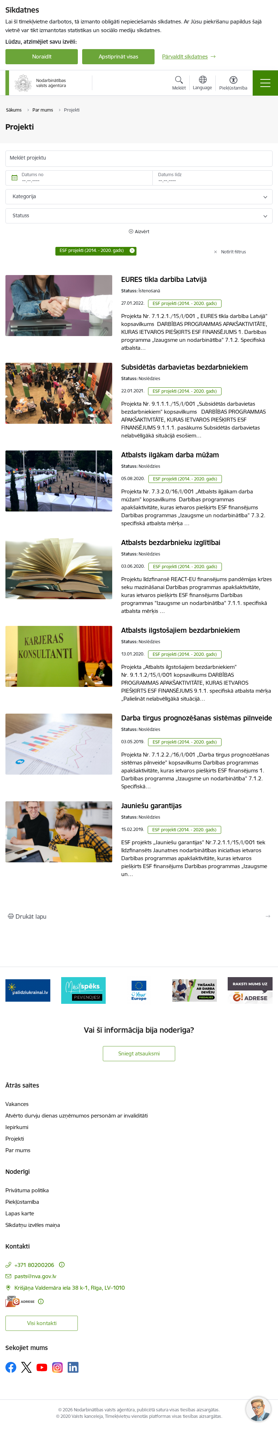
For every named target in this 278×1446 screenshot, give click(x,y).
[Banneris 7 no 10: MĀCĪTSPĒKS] (83, 989)
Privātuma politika (27, 1190)
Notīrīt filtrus (233, 251)
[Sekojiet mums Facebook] (10, 1367)
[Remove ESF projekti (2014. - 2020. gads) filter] (132, 250)
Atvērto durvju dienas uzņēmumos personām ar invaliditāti (76, 1115)
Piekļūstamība (22, 1201)
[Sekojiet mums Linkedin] (73, 1367)
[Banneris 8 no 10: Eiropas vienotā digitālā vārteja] (139, 989)
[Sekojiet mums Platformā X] (26, 1367)
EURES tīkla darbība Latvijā (164, 279)
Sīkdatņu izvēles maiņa (32, 1224)
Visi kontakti (41, 1323)
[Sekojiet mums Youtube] (42, 1367)
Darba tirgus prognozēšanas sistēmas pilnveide (196, 718)
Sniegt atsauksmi (139, 1053)
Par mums (17, 1150)
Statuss (21, 215)
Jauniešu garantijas (151, 805)
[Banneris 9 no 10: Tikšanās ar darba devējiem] (194, 989)
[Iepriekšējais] (14, 990)
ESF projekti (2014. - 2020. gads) (185, 303)
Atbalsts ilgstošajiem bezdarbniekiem (180, 630)
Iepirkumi (16, 1127)
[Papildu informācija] (61, 1264)
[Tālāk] (264, 990)
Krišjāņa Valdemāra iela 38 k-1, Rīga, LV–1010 (69, 1287)
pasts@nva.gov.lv (35, 1276)
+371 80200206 (34, 1265)
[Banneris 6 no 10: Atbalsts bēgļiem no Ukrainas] (27, 989)
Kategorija (24, 196)
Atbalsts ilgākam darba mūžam (170, 454)
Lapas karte (19, 1213)
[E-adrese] (19, 1301)
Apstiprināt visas (118, 56)
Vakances (17, 1104)
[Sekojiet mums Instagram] (57, 1367)
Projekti (14, 1138)
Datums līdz (170, 174)
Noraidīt (41, 56)
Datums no (32, 174)
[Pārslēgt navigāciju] (265, 83)
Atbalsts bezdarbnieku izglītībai (170, 542)
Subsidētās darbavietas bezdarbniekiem (184, 367)
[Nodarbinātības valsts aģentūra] (40, 83)
